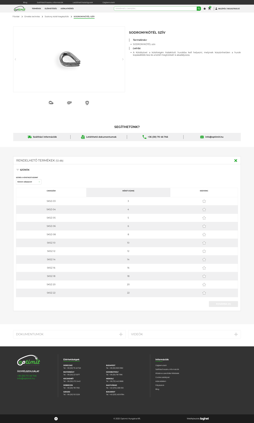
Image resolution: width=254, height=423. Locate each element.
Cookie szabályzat (162, 377)
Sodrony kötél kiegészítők (57, 16)
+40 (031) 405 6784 (116, 394)
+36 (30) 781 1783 (73, 388)
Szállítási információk (45, 137)
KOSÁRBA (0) (223, 304)
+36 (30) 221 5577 (73, 375)
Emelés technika (32, 16)
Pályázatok (159, 385)
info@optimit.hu (214, 137)
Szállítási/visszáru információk (167, 369)
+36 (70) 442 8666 (116, 381)
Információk (162, 359)
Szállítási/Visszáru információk (50, 2)
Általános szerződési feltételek (167, 373)
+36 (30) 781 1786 (115, 375)
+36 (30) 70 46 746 (158, 137)
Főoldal (16, 16)
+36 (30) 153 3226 (73, 394)
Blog (25, 2)
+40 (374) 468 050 (116, 388)
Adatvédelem (160, 381)
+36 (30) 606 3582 (116, 368)
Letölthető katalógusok (83, 2)
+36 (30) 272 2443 (73, 381)
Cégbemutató (109, 2)
